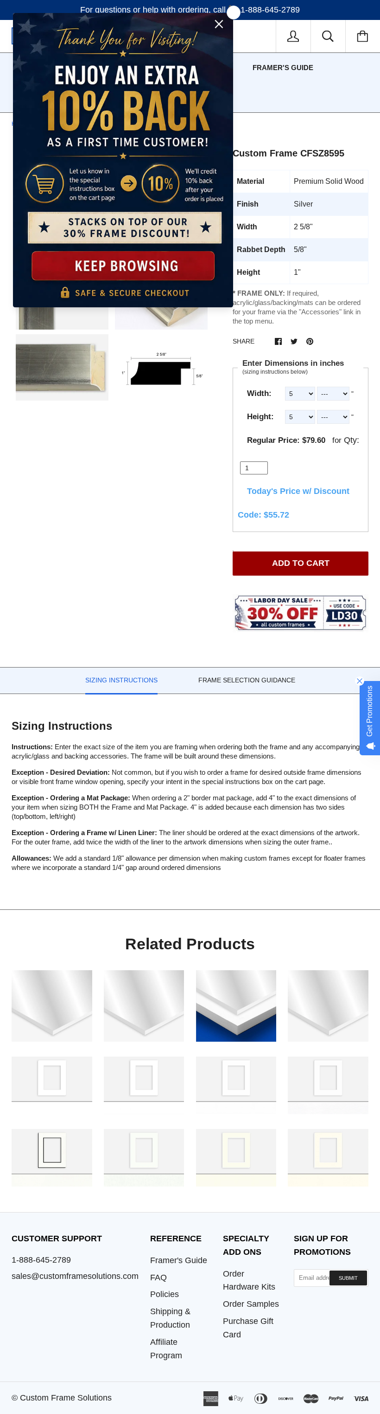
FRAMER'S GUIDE (283, 67)
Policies (164, 1294)
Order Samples (251, 1304)
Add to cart (300, 563)
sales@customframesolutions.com (75, 1276)
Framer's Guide (178, 1260)
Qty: (351, 440)
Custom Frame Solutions (66, 1397)
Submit (348, 1278)
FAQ (158, 1277)
